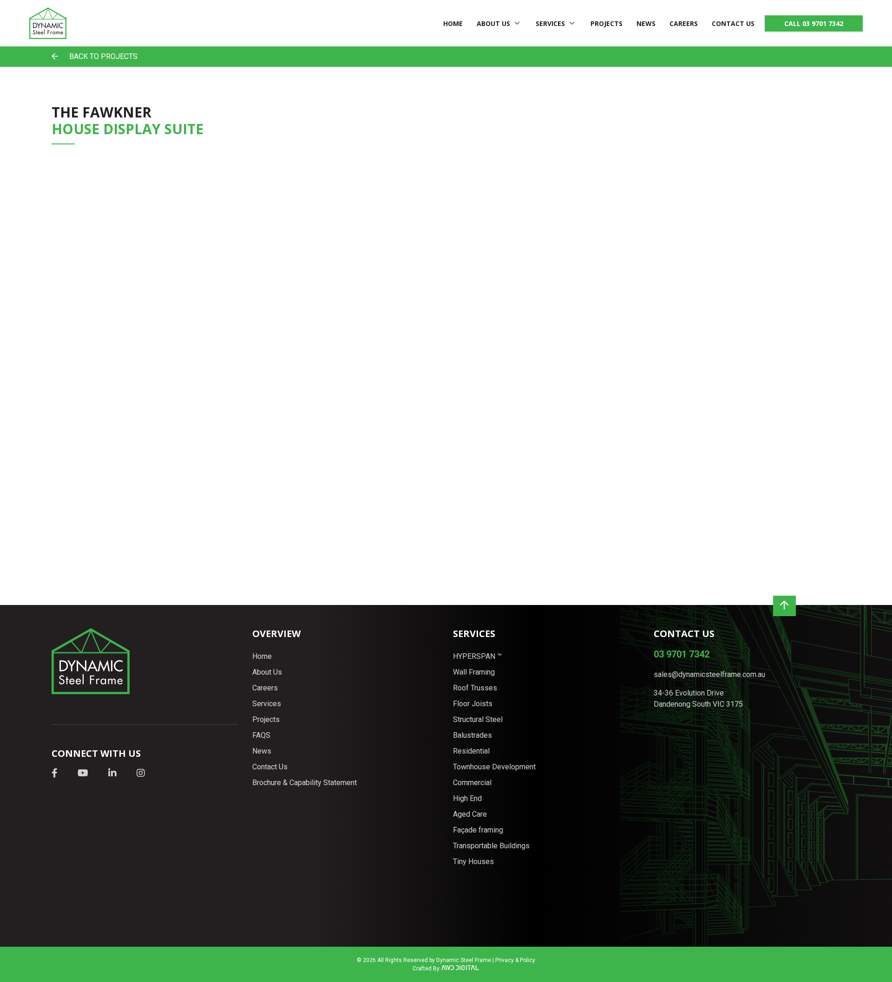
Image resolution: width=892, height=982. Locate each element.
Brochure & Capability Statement (304, 782)
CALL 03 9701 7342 (813, 23)
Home (453, 23)
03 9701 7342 (681, 654)
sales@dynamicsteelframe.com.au (709, 674)
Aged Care (470, 814)
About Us (493, 23)
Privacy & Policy (515, 960)
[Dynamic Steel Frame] (47, 23)
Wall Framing (474, 672)
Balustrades (472, 735)
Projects (606, 23)
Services (550, 23)
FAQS (261, 735)
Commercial (472, 782)
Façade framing (478, 830)
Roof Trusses (475, 687)
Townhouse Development (494, 766)
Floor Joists (472, 703)
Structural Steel (478, 719)
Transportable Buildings (491, 845)
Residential (471, 751)
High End (467, 798)
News (646, 23)
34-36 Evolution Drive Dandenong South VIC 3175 (698, 699)
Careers (683, 23)
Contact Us (733, 23)
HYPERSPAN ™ (477, 656)
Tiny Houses (473, 861)
